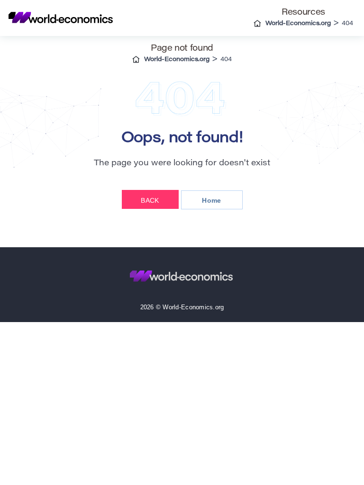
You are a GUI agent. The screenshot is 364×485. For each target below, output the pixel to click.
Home (211, 200)
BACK (150, 200)
